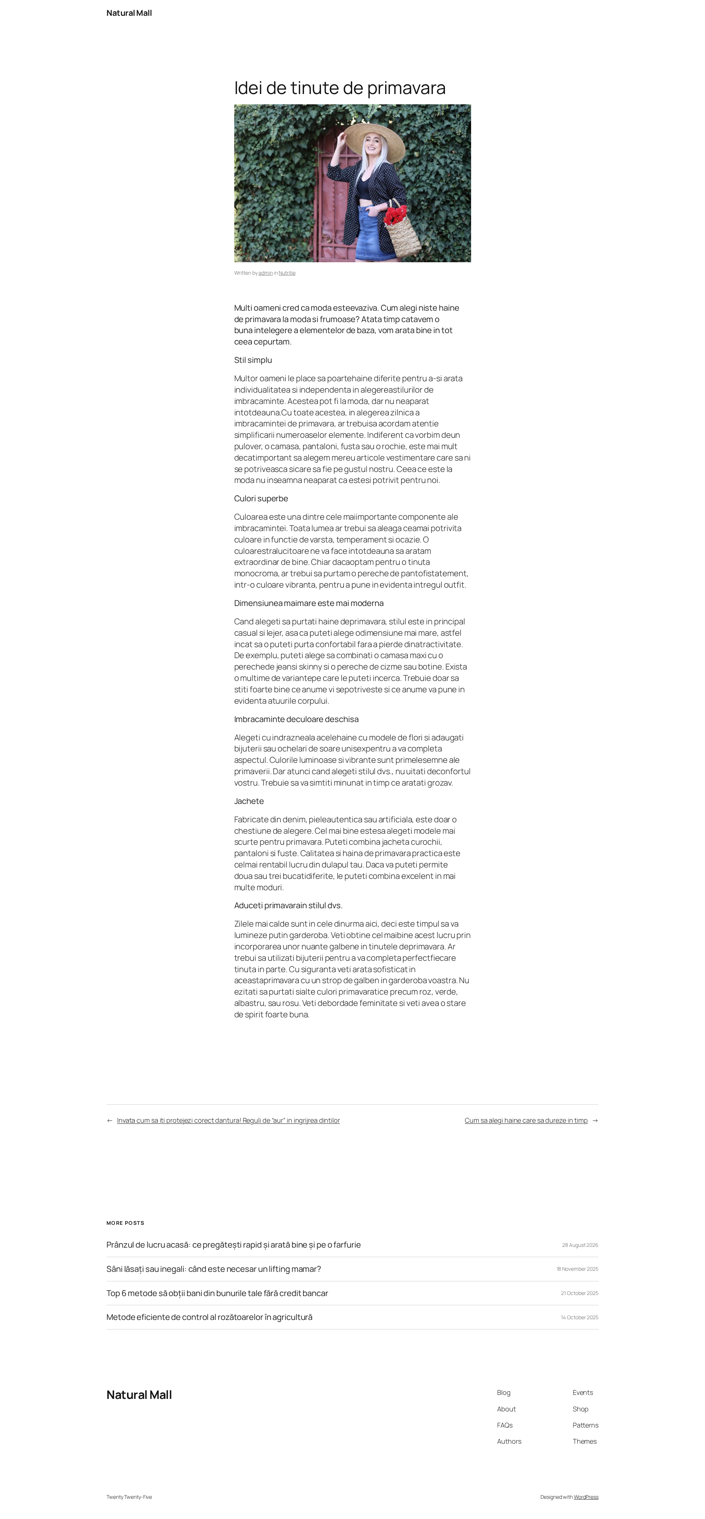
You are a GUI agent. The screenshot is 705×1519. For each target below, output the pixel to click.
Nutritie (287, 272)
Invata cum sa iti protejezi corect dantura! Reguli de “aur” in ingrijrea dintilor (228, 1120)
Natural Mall (129, 12)
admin (265, 272)
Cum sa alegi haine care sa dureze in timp (526, 1120)
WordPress (586, 1496)
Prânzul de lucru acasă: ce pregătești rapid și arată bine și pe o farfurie (233, 1244)
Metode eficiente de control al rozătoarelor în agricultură (209, 1317)
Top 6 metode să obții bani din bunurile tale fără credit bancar (217, 1293)
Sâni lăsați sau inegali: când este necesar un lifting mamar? (213, 1269)
